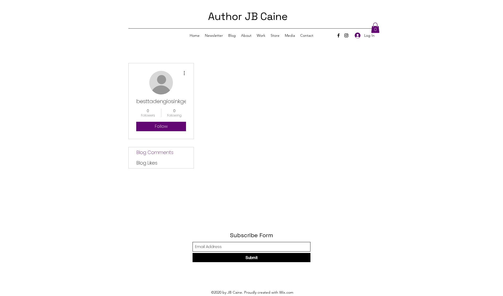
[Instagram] (346, 35)
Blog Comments (154, 152)
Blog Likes (146, 163)
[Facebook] (338, 35)
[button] (375, 28)
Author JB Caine (248, 16)
